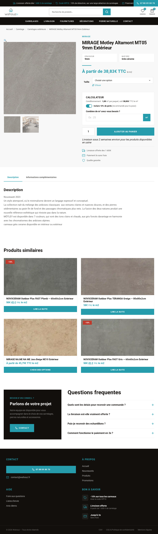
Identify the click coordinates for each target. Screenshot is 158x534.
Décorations (87, 21)
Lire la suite (40, 309)
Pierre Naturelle (108, 21)
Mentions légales (145, 530)
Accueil (9, 29)
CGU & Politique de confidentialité (120, 530)
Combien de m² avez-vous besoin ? (103, 111)
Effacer (98, 85)
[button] (5, 40)
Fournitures (67, 21)
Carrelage (20, 29)
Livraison (49, 21)
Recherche (107, 11)
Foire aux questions (15, 496)
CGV (100, 530)
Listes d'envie (12, 501)
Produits (86, 475)
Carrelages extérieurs (36, 29)
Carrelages (31, 21)
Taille (86, 82)
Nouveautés (88, 471)
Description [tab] (13, 177)
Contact (128, 21)
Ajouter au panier (125, 131)
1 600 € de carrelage (43, 3)
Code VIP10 (64, 3)
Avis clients (11, 506)
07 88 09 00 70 (147, 3)
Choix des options (40, 370)
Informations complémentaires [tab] (41, 177)
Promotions (87, 480)
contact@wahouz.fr (20, 477)
